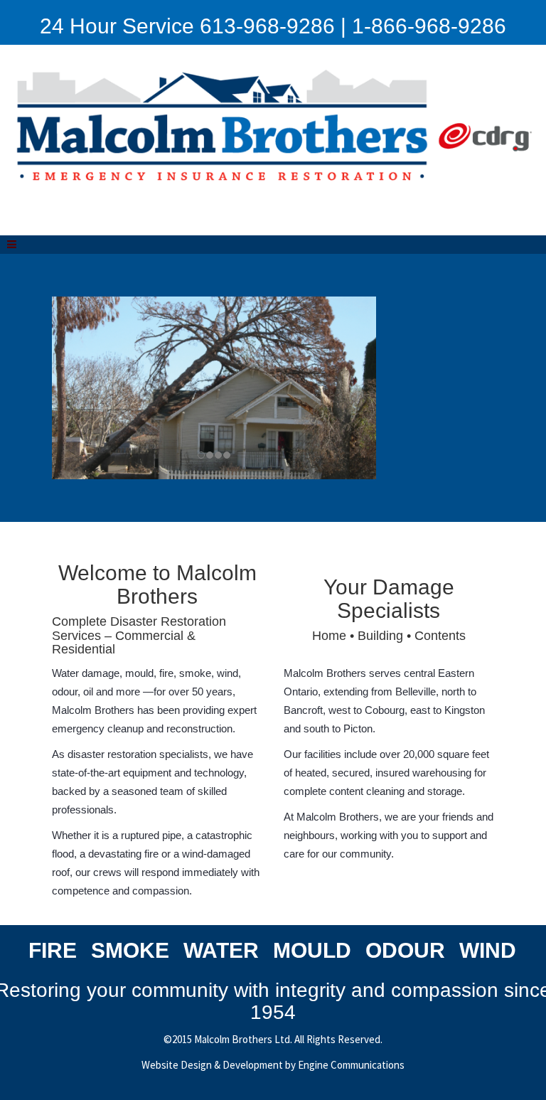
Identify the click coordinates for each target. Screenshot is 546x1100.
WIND (487, 950)
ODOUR (405, 950)
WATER (221, 950)
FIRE (52, 950)
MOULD (312, 950)
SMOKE (130, 950)
